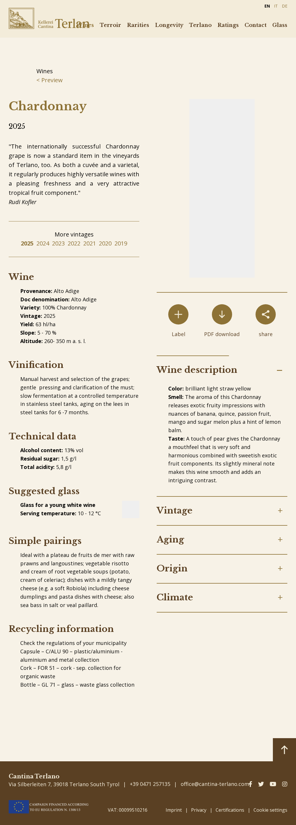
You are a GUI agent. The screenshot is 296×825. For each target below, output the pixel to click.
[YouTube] (273, 784)
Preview (51, 80)
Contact (256, 25)
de (284, 6)
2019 (120, 243)
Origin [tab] (172, 568)
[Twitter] (261, 784)
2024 (42, 243)
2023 (58, 243)
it (276, 6)
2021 (89, 243)
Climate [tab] (175, 597)
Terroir (110, 25)
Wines (85, 25)
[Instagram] (284, 784)
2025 (27, 243)
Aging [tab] (170, 539)
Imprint (174, 810)
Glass (279, 25)
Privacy (198, 810)
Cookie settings (270, 810)
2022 (74, 243)
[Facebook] (250, 784)
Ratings (228, 25)
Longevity (169, 25)
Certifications (230, 810)
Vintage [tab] (175, 510)
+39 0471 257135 (150, 783)
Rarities (138, 25)
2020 (105, 243)
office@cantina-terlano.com (215, 783)
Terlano (200, 25)
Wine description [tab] (197, 369)
